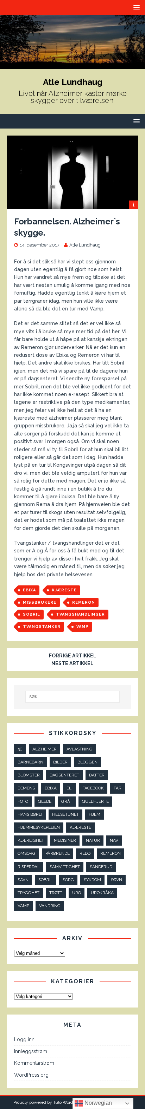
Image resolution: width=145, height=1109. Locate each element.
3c (20, 749)
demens (26, 788)
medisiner (65, 840)
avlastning (80, 749)
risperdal (29, 866)
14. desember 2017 (39, 245)
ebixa (29, 590)
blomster (29, 775)
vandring (50, 905)
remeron (83, 602)
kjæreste (64, 590)
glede (44, 801)
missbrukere (39, 602)
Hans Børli (30, 814)
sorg (68, 879)
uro (76, 892)
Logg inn (24, 1039)
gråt (66, 801)
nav (114, 840)
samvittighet (65, 866)
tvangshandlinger (80, 614)
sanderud (101, 866)
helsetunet (65, 814)
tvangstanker (42, 626)
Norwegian (97, 1103)
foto (23, 801)
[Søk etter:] (72, 697)
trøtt (55, 892)
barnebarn (30, 762)
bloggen (87, 762)
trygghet (28, 892)
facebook (93, 788)
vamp (82, 626)
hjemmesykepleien (39, 827)
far (117, 788)
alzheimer (44, 749)
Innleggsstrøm (30, 1051)
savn (23, 879)
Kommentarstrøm (34, 1063)
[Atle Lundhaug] (72, 65)
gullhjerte (95, 801)
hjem (94, 814)
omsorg (27, 853)
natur (93, 840)
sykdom (92, 879)
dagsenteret (64, 775)
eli (69, 788)
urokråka (102, 892)
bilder (60, 762)
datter (97, 775)
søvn (116, 879)
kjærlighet (31, 840)
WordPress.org (31, 1075)
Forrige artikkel (72, 655)
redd (85, 853)
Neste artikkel (72, 663)
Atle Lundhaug (85, 245)
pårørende (57, 853)
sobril (31, 614)
